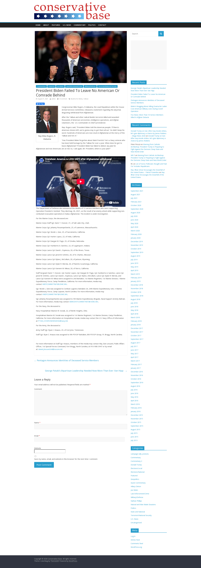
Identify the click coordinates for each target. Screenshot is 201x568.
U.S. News (67, 25)
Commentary (79, 25)
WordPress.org (136, 547)
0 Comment (63, 99)
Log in (133, 536)
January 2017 (136, 368)
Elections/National (137, 472)
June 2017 (134, 350)
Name (37, 422)
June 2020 (134, 220)
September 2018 (137, 296)
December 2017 (137, 328)
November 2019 (137, 245)
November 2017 (137, 332)
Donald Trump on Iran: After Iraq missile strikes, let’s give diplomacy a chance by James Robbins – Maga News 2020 (149, 133)
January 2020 (136, 238)
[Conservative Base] (72, 3)
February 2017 (136, 364)
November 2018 (137, 288)
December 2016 (137, 372)
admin (53, 99)
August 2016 (135, 386)
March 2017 (135, 361)
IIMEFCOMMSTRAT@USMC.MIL (55, 294)
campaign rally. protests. (140, 454)
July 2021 (134, 198)
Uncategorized (136, 522)
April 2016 (134, 400)
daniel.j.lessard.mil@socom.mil (50, 349)
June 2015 (134, 437)
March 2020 (135, 231)
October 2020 (136, 205)
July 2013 (134, 440)
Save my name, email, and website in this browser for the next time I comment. (66, 459)
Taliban (86, 99)
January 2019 (136, 281)
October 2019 (136, 249)
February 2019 (136, 278)
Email (37, 436)
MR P (133, 155)
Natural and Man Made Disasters (143, 504)
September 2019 (137, 252)
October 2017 (136, 335)
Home (38, 25)
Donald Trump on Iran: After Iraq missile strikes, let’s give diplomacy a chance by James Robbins (148, 138)
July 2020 (134, 216)
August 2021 (135, 194)
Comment (38, 389)
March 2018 (135, 317)
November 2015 (137, 419)
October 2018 (136, 292)
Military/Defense (90, 86)
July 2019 (134, 259)
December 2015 (137, 415)
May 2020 (134, 223)
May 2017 (134, 353)
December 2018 (137, 285)
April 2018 (134, 314)
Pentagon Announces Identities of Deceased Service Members (66, 360)
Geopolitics (135, 479)
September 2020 (137, 209)
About (46, 25)
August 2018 (135, 299)
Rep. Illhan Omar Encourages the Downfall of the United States (148, 174)
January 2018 (136, 325)
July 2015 (134, 433)
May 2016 (134, 397)
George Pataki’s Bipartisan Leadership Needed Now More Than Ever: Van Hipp (86, 370)
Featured (56, 25)
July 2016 (134, 390)
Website (37, 448)
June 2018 (134, 306)
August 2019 (135, 256)
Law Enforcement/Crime (74, 86)
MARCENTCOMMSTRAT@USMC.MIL (83, 301)
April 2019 (134, 270)
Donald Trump (136, 465)
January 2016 (136, 411)
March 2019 (135, 274)
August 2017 (135, 343)
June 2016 (134, 393)
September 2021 (137, 191)
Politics (91, 25)
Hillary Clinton (136, 486)
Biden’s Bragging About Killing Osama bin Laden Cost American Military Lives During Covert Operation (149, 108)
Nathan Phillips (136, 501)
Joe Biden (60, 86)
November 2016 (137, 375)
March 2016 (135, 404)
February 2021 (136, 202)
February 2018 (136, 321)
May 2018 (134, 310)
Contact (102, 25)
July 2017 (134, 346)
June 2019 (134, 263)
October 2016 (136, 379)
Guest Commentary (138, 483)
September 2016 (137, 382)
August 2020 (135, 212)
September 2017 (137, 339)
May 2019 (134, 267)
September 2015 (137, 426)
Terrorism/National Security (107, 86)
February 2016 (136, 408)
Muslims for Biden (77, 99)
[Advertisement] (149, 55)
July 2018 (134, 303)
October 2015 (136, 422)
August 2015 (135, 429)
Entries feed (135, 540)
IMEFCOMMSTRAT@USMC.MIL (54, 284)
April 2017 (134, 357)
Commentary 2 (136, 461)
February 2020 (136, 234)
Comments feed (137, 543)
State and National (138, 512)
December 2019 (137, 241)
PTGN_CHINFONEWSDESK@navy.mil (53, 321)
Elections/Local (136, 468)
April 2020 (134, 227)
